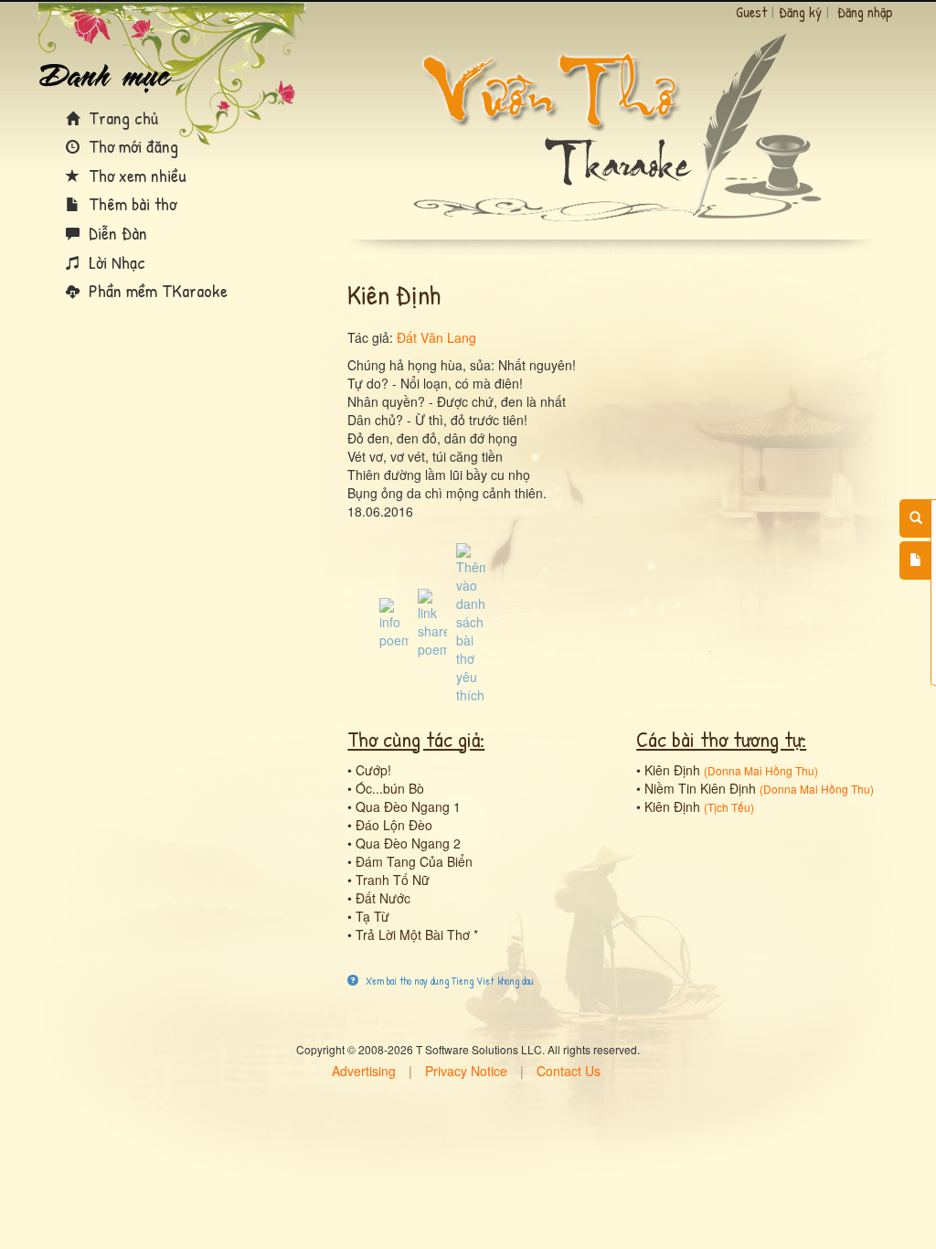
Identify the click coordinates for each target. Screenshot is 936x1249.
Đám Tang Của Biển (414, 861)
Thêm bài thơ (130, 203)
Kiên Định (672, 770)
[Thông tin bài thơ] (394, 622)
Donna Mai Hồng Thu (760, 770)
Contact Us (569, 1071)
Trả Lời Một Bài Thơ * (417, 934)
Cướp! (373, 770)
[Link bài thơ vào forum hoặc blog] (432, 622)
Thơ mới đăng (131, 145)
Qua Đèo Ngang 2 (408, 843)
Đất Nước (383, 898)
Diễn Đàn (115, 232)
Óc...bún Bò (390, 788)
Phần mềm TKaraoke (156, 290)
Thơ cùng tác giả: (415, 738)
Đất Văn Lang (436, 337)
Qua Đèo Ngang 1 (408, 806)
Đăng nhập (865, 12)
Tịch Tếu (728, 807)
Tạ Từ (372, 916)
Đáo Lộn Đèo (394, 825)
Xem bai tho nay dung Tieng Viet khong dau (448, 980)
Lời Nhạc (114, 262)
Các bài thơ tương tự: (721, 738)
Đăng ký (800, 12)
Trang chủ (121, 117)
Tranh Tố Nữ (393, 879)
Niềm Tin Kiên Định (700, 788)
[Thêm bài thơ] (915, 560)
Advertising (364, 1071)
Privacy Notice (466, 1071)
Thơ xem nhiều (135, 175)
